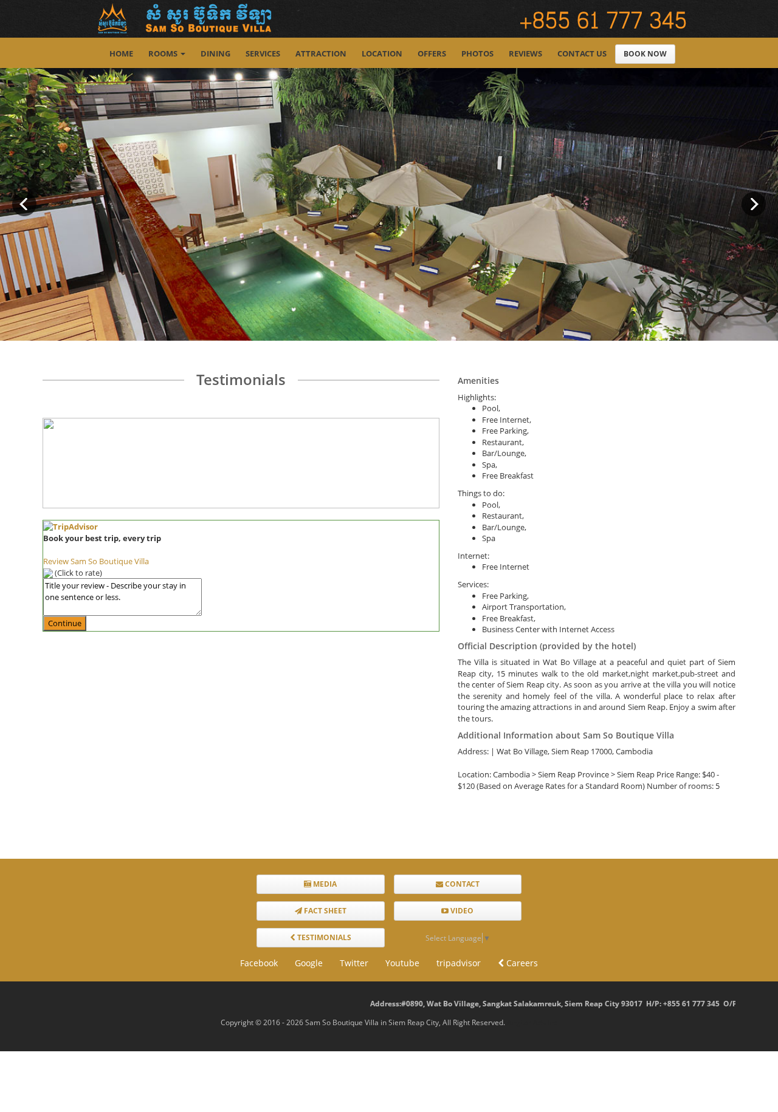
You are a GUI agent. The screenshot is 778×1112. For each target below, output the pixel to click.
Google (309, 963)
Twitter (354, 963)
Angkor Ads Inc (532, 1022)
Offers (432, 53)
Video (461, 911)
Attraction (320, 53)
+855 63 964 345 (729, 1003)
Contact (461, 884)
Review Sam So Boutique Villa (96, 561)
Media (324, 884)
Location (382, 53)
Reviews (525, 53)
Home (121, 53)
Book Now (645, 54)
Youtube (402, 963)
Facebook (259, 963)
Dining (215, 53)
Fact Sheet (324, 911)
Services (263, 53)
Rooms (162, 53)
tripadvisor (458, 963)
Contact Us (582, 53)
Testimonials (323, 937)
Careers (521, 963)
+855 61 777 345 (652, 1003)
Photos (477, 53)
